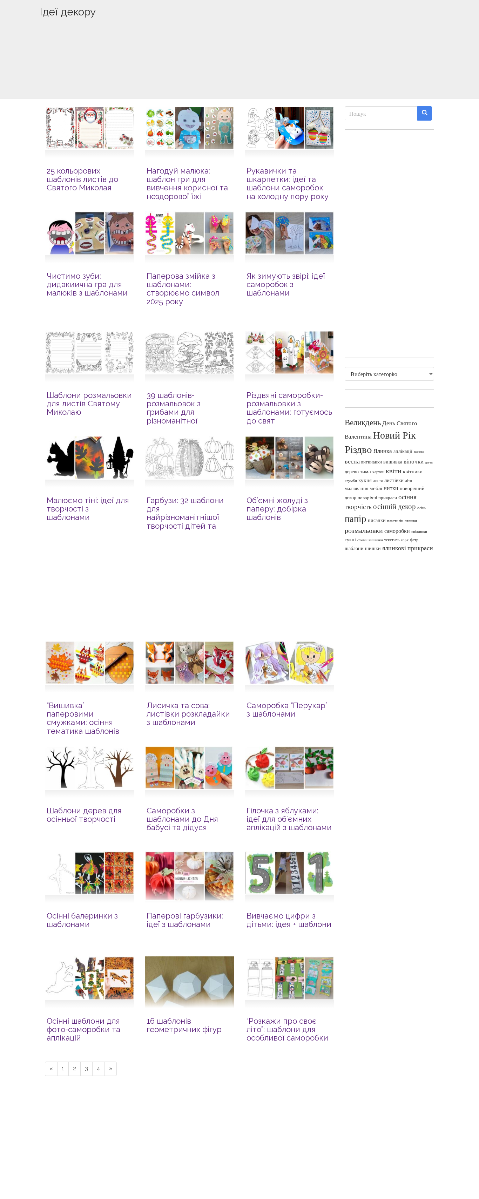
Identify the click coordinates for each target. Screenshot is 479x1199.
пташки (411, 520)
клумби (351, 480)
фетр (414, 539)
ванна (419, 451)
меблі (376, 488)
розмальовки (364, 530)
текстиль (391, 539)
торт (405, 539)
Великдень (363, 422)
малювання (356, 488)
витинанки (371, 462)
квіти (394, 470)
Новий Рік (394, 434)
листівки (394, 480)
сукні (350, 539)
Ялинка (382, 451)
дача (429, 462)
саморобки (397, 531)
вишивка (392, 461)
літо (408, 480)
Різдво (358, 449)
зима (365, 471)
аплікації (402, 451)
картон (378, 471)
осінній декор (394, 506)
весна (352, 461)
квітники (413, 471)
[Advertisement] (239, 69)
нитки (391, 488)
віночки (414, 461)
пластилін (395, 520)
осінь (421, 507)
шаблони (354, 548)
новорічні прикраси (377, 497)
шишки (373, 548)
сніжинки (419, 531)
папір (355, 518)
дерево (352, 471)
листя (378, 480)
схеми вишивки (370, 539)
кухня (365, 480)
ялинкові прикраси (407, 547)
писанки (377, 520)
